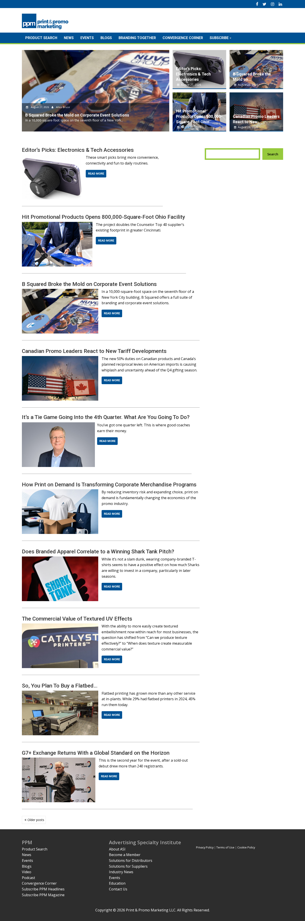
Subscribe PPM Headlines (43, 889)
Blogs (106, 38)
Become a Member (124, 854)
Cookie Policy (246, 847)
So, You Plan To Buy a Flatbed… (59, 686)
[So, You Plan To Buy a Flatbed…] (60, 693)
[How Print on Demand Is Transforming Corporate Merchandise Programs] (60, 492)
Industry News (121, 871)
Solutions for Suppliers (128, 866)
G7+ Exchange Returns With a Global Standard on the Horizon (95, 753)
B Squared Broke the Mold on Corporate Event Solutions (89, 284)
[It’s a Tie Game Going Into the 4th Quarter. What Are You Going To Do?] (58, 425)
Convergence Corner (183, 38)
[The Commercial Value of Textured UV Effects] (60, 626)
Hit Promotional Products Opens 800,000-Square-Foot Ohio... (199, 116)
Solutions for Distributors (130, 860)
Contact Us (118, 889)
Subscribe (219, 38)
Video (26, 871)
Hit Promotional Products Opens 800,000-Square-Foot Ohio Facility (103, 217)
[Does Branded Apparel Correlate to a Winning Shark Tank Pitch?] (60, 559)
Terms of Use (225, 847)
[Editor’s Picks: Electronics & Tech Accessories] (52, 157)
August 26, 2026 (247, 127)
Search (272, 154)
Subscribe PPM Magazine (43, 894)
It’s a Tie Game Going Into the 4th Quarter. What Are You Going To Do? (106, 417)
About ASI (117, 849)
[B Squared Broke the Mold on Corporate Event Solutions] (60, 291)
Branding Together (137, 38)
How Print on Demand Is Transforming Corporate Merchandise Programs (109, 484)
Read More (96, 173)
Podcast (28, 877)
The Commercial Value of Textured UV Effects (77, 619)
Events (87, 38)
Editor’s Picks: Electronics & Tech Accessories (193, 74)
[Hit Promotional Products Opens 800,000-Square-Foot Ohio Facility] (57, 224)
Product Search (41, 38)
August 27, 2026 (40, 107)
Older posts (35, 820)
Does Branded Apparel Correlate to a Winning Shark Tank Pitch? (98, 551)
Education (117, 883)
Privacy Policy (204, 847)
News (69, 38)
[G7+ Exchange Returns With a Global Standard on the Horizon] (58, 760)
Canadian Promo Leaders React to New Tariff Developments (94, 351)
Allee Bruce (62, 107)
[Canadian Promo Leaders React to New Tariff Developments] (60, 358)
